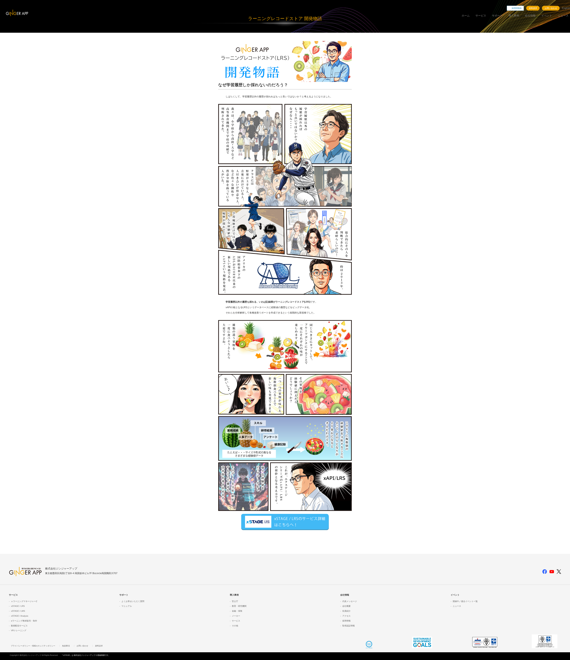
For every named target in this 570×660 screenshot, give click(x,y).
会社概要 (346, 606)
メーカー (236, 616)
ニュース (563, 15)
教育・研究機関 (239, 606)
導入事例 (513, 15)
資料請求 (533, 8)
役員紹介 (346, 611)
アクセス (346, 616)
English (566, 8)
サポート (497, 15)
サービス (480, 15)
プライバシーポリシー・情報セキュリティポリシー (33, 646)
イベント (546, 15)
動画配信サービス (19, 625)
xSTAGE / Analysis (19, 616)
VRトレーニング (18, 630)
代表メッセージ (349, 601)
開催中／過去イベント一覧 (465, 601)
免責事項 (66, 646)
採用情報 (517, 8)
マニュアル (126, 606)
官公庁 (235, 601)
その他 (235, 625)
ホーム (466, 15)
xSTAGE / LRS (18, 606)
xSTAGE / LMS (18, 611)
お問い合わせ (551, 8)
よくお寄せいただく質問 (132, 601)
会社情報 (530, 15)
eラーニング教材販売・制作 (24, 621)
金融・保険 (237, 611)
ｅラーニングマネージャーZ (24, 601)
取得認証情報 (348, 625)
